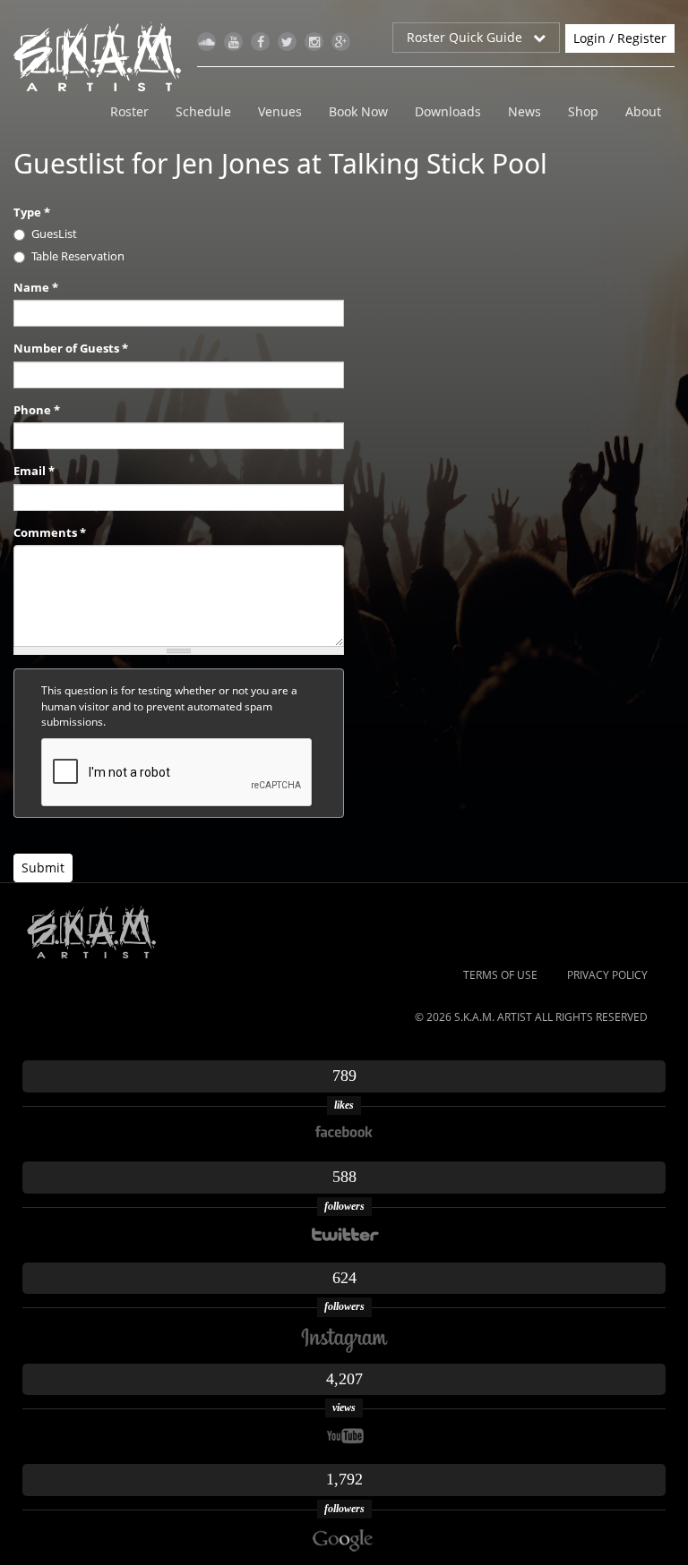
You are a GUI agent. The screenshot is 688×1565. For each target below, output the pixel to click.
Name (35, 287)
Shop (583, 111)
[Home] (104, 56)
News (524, 111)
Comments (49, 532)
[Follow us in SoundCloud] (206, 41)
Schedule (203, 111)
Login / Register (619, 38)
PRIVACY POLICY (607, 974)
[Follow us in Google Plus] (340, 41)
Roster (129, 111)
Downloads (448, 111)
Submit (43, 867)
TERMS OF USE (500, 974)
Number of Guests (70, 348)
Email (34, 471)
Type (31, 212)
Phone (36, 410)
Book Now (358, 111)
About (643, 111)
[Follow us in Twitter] (287, 41)
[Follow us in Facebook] (260, 41)
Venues (280, 111)
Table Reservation (78, 256)
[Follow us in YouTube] (233, 41)
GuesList (54, 233)
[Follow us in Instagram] (314, 41)
